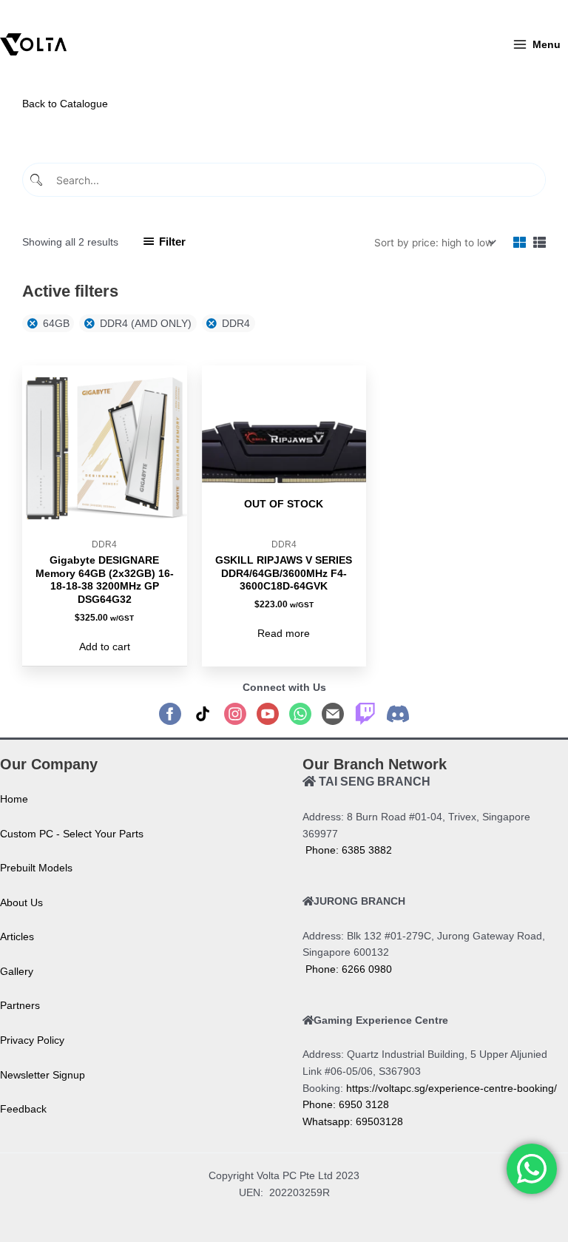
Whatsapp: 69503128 (352, 1121)
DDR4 (236, 323)
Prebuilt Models (36, 868)
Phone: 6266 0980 (347, 969)
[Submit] (38, 180)
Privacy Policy (32, 1040)
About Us (21, 902)
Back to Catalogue (65, 103)
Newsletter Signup (42, 1075)
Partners (20, 1005)
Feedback (23, 1109)
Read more (283, 633)
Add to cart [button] (104, 646)
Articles (17, 936)
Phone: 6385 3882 (347, 850)
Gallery (16, 971)
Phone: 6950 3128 (345, 1104)
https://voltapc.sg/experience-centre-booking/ (451, 1088)
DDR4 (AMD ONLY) (146, 323)
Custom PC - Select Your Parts (71, 834)
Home (14, 799)
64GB (56, 323)
